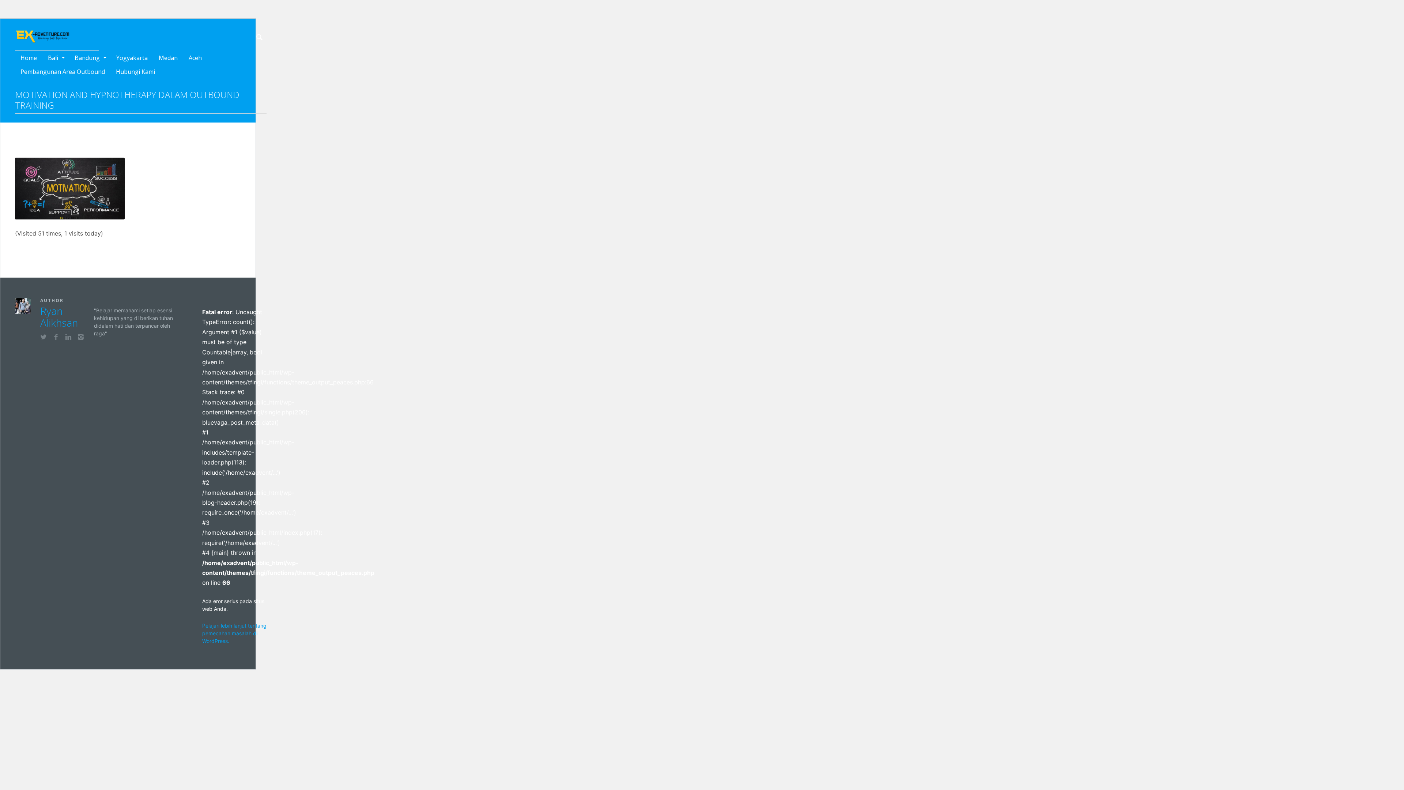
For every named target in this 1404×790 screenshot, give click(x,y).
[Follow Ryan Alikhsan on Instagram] (81, 338)
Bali (53, 58)
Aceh (195, 58)
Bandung (87, 58)
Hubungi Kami (135, 72)
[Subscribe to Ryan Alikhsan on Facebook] (56, 338)
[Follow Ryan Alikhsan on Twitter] (43, 338)
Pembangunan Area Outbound (62, 72)
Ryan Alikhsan (59, 317)
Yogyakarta (132, 58)
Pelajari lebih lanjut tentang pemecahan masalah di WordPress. (234, 633)
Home (28, 58)
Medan (168, 58)
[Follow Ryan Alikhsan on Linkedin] (68, 338)
